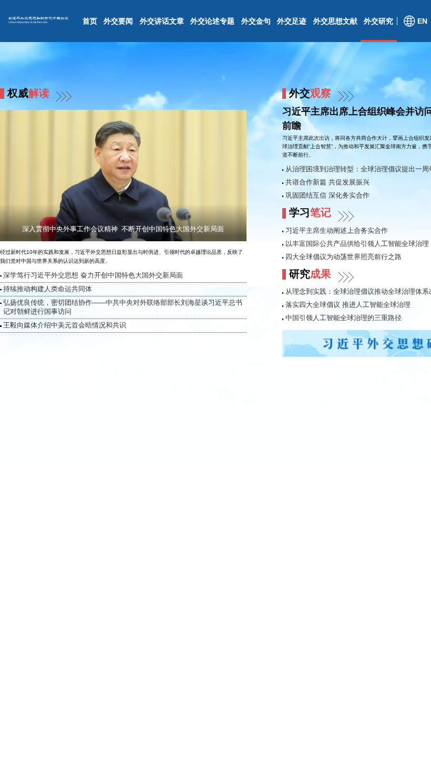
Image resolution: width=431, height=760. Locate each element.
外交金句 (256, 21)
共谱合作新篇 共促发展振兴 (327, 182)
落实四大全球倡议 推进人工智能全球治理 (348, 305)
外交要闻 (118, 21)
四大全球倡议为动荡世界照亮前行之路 (343, 257)
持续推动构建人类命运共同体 (47, 289)
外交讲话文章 (162, 21)
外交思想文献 (335, 21)
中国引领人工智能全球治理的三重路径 (343, 318)
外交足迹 (291, 21)
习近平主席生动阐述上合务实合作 (336, 230)
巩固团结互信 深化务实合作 (327, 195)
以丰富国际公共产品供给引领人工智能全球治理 (357, 244)
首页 (90, 21)
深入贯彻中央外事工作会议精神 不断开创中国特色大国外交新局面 (123, 229)
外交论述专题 (212, 21)
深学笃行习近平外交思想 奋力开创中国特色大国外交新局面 (93, 275)
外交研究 (378, 21)
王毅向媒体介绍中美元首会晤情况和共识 (64, 325)
